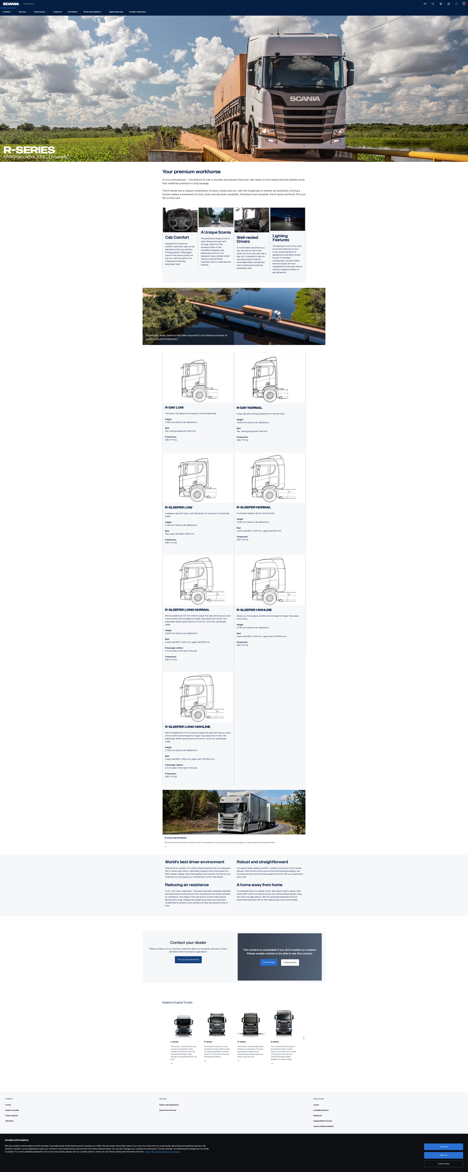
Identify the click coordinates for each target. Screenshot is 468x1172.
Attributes (9, 1121)
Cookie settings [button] (269, 962)
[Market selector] (441, 4)
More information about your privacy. (162, 1152)
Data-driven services (167, 1110)
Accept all (443, 1147)
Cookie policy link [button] (290, 962)
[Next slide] (304, 1038)
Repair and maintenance (169, 1105)
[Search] (433, 4)
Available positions (321, 1110)
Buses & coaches (12, 1110)
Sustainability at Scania (322, 1121)
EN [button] (425, 4)
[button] (456, 4)
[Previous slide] (164, 1038)
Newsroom (317, 1116)
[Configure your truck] (448, 4)
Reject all (443, 1155)
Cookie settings (443, 1164)
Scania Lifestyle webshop (323, 1126)
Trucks (8, 1105)
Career (316, 1105)
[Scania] (11, 4)
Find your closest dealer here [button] (188, 960)
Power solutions (11, 1116)
